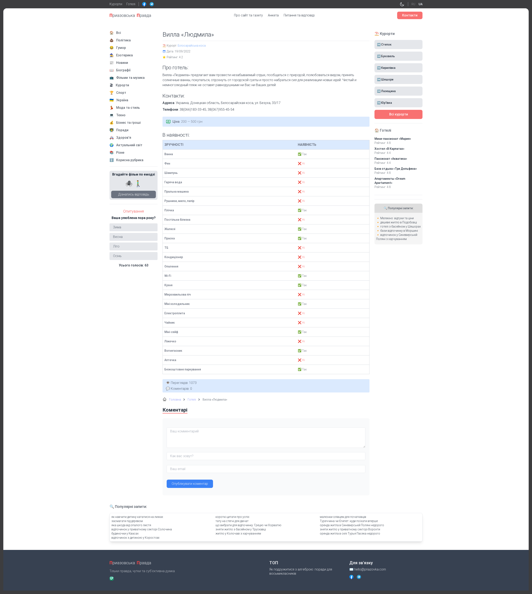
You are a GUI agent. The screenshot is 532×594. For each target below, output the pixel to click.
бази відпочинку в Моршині (399, 230)
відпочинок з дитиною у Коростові (135, 537)
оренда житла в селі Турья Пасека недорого (350, 533)
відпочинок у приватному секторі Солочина (141, 529)
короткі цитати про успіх (232, 517)
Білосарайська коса (192, 45)
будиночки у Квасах (125, 533)
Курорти (116, 4)
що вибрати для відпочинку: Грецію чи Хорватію (248, 525)
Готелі (130, 4)
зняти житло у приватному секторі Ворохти (350, 529)
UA (420, 4)
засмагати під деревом (127, 521)
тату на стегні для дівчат (232, 521)
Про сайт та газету (248, 15)
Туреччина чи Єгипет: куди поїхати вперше (349, 521)
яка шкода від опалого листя (131, 525)
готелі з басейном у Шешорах (400, 226)
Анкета (273, 15)
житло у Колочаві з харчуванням (238, 533)
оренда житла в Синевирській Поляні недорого (352, 525)
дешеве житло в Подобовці (398, 222)
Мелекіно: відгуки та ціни (397, 218)
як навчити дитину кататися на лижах (137, 517)
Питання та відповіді (299, 15)
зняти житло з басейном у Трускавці (241, 529)
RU (413, 4)
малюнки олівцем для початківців (343, 517)
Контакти (409, 15)
